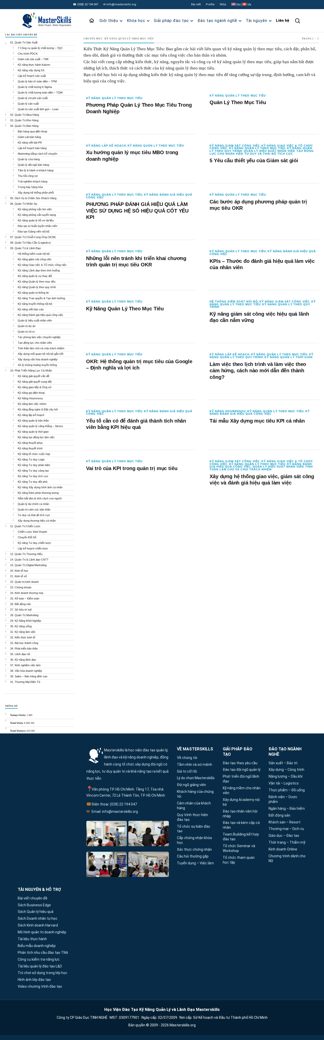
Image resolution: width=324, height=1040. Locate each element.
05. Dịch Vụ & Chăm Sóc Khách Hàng (33, 198)
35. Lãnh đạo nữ (20, 654)
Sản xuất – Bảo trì (283, 763)
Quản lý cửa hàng (29, 159)
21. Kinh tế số (18, 576)
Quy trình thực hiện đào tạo (192, 817)
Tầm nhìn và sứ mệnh (194, 764)
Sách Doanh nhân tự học (37, 918)
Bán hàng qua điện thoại (32, 131)
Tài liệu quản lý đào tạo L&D (40, 966)
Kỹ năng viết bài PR (30, 142)
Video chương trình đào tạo (40, 986)
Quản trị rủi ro (26, 331)
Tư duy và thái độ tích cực (269, 153)
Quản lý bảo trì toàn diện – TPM (37, 81)
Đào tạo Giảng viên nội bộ (33, 231)
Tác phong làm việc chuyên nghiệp (39, 337)
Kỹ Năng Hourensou (228, 411)
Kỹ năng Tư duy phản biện (34, 465)
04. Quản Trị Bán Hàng (24, 125)
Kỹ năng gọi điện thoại (31, 392)
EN (238, 4)
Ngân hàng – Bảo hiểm (287, 808)
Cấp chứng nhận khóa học (194, 840)
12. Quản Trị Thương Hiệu (26, 554)
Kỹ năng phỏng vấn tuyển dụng (37, 214)
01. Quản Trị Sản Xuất (23, 42)
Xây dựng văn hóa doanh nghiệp (37, 359)
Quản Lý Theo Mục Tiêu (238, 102)
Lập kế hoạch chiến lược (33, 548)
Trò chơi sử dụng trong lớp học (42, 973)
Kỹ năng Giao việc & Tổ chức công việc (42, 264)
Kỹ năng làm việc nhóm (32, 403)
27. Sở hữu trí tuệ (21, 609)
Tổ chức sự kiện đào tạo (193, 828)
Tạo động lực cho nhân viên (35, 342)
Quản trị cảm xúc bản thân (34, 509)
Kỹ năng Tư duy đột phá (32, 481)
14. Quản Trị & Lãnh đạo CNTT (29, 559)
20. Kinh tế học (19, 570)
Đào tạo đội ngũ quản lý (241, 770)
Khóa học (136, 20)
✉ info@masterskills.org (119, 4)
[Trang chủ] (92, 20)
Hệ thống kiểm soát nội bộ (234, 301)
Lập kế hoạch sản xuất (32, 75)
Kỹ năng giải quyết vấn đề (33, 376)
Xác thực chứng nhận (194, 849)
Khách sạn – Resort (284, 822)
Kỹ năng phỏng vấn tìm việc (35, 209)
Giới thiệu (108, 20)
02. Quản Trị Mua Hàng (24, 114)
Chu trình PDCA (27, 53)
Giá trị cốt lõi (187, 771)
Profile (210, 4)
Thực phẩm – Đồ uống (287, 790)
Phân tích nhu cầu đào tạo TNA (43, 953)
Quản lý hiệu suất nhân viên (269, 150)
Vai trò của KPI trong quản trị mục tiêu (131, 468)
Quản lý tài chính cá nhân (33, 503)
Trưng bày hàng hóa (30, 187)
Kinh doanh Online (283, 849)
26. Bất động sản (20, 604)
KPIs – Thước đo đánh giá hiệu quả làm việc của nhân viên (262, 264)
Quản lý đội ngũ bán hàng (33, 164)
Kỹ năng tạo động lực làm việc (36, 437)
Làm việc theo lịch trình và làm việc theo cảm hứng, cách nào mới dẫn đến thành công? (258, 370)
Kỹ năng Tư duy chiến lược (34, 542)
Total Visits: (17, 722)
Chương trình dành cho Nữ (287, 858)
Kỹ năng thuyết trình (30, 448)
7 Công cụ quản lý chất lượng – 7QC (40, 48)
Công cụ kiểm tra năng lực (39, 959)
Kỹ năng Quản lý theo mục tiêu (114, 98)
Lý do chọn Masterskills (196, 778)
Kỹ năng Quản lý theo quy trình (261, 356)
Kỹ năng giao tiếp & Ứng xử (34, 387)
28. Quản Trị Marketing (24, 615)
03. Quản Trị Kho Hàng (24, 120)
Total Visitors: (18, 730)
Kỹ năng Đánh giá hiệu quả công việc (260, 412)
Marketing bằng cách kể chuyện (37, 153)
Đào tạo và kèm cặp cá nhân (241, 825)
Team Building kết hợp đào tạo (241, 836)
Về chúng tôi (187, 758)
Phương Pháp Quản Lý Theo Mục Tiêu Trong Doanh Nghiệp (139, 108)
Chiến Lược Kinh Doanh (32, 531)
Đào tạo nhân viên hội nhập (240, 813)
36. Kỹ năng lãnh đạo (23, 659)
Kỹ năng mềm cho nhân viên (241, 790)
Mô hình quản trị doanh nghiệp (42, 932)
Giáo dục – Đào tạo (284, 836)
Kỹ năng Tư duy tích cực (33, 476)
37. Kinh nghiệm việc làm (25, 665)
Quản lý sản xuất (28, 103)
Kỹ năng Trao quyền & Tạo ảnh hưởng (41, 298)
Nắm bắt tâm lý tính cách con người (40, 498)
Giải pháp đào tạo (171, 20)
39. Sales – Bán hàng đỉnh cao (28, 676)
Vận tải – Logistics (284, 783)
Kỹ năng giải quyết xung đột (35, 381)
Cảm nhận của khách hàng (194, 805)
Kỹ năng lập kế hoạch (106, 145)
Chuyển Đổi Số (27, 537)
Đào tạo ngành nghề (217, 20)
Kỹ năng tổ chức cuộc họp (34, 453)
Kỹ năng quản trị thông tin (33, 292)
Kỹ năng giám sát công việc (235, 145)
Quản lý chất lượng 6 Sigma (35, 86)
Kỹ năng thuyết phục (30, 442)
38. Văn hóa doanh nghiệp (26, 670)
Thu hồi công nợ (28, 175)
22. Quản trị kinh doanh (24, 581)
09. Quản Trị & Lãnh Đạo (25, 248)
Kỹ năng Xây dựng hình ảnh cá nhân (40, 487)
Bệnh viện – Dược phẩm (283, 799)
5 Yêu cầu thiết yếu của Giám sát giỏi (254, 160)
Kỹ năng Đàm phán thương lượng (38, 492)
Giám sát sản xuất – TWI (33, 59)
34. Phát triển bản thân (24, 648)
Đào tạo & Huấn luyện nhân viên (37, 225)
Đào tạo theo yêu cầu (240, 763)
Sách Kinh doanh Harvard (38, 925)
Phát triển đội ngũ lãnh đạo (241, 778)
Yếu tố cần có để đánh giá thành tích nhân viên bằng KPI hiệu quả (136, 424)
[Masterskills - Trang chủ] (47, 20)
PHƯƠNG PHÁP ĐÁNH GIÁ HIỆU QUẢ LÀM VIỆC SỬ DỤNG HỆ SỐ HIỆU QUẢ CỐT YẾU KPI (137, 210)
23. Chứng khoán (20, 587)
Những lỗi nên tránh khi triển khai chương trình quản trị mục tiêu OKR (136, 262)
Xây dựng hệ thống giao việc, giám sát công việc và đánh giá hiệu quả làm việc (262, 480)
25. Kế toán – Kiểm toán (24, 598)
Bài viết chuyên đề (32, 898)
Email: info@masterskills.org (112, 811)
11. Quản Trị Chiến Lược (25, 526)
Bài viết (196, 4)
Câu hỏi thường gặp (193, 856)
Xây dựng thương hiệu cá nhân (37, 520)
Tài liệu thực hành (32, 939)
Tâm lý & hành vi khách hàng (35, 170)
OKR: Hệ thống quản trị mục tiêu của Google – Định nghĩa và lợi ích (139, 365)
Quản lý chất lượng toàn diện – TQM (40, 92)
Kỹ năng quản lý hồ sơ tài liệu (36, 220)
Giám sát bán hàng (29, 136)
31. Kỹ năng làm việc (23, 631)
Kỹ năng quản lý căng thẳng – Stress (40, 426)
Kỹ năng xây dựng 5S (31, 70)
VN (249, 4)
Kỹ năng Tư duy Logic (31, 459)
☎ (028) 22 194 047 (85, 4)
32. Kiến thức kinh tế (22, 637)
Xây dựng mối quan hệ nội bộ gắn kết (40, 353)
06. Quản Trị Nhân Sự (23, 203)
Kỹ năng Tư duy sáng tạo (33, 470)
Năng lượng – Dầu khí (285, 776)
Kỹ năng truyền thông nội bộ (35, 303)
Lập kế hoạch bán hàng (32, 148)
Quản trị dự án (26, 326)
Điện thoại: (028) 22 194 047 (111, 804)
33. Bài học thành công (24, 642)
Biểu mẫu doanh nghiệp (37, 946)
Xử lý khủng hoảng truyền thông (37, 364)
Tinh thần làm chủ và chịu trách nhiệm (261, 468)
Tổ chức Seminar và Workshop (239, 848)
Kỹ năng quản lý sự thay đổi (35, 276)
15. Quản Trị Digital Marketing (28, 565)
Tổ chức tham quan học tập (239, 860)
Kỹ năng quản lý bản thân (33, 420)
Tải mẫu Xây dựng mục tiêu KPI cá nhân (257, 421)
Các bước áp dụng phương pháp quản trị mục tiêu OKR (258, 205)
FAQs (223, 4)
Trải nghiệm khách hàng (32, 181)
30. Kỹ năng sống (21, 626)
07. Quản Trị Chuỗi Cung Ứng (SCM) (33, 237)
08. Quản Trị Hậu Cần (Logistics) (30, 242)
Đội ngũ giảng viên (191, 785)
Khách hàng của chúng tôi (195, 794)
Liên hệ (282, 20)
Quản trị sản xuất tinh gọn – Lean (38, 109)
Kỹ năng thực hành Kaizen (34, 64)
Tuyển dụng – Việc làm (195, 863)
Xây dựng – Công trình (286, 770)
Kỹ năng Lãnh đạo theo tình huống (39, 270)
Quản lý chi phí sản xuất (33, 98)
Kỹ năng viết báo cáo (31, 309)
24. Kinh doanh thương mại (26, 592)
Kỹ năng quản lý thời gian (289, 357)
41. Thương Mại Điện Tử (25, 681)
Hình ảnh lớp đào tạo (34, 980)
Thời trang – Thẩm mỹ (287, 842)
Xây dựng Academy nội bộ (241, 802)
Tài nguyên (256, 20)
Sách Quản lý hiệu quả (35, 912)
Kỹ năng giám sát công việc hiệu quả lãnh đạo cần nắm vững (259, 317)
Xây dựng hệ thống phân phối (36, 192)
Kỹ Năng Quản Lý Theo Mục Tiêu (125, 308)
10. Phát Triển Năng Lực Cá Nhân (31, 370)
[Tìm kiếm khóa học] (297, 20)
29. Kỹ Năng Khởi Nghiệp (25, 620)
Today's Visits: (18, 715)
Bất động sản (279, 815)
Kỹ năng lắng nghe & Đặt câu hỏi (38, 409)
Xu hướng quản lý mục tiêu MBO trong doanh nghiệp (132, 156)
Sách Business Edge (34, 905)
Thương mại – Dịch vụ (286, 829)
